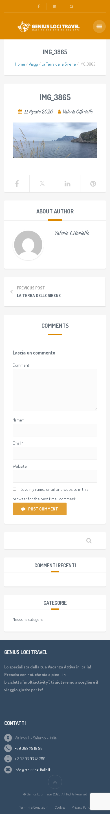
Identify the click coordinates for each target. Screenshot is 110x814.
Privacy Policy (81, 807)
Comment (21, 365)
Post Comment (43, 509)
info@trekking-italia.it (32, 769)
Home (20, 64)
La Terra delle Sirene (58, 64)
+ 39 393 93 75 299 (30, 758)
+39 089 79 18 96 (29, 748)
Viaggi (33, 64)
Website (20, 466)
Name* (18, 420)
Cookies (60, 807)
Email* (18, 443)
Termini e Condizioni (33, 807)
